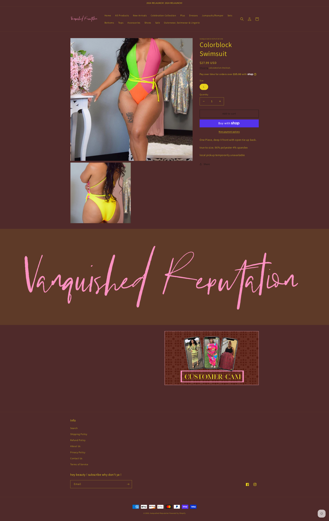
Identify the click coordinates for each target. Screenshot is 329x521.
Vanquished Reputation (159, 513)
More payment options (229, 131)
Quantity (204, 94)
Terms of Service (79, 464)
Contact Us (76, 458)
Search (74, 428)
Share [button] (207, 164)
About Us (75, 446)
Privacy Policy (77, 452)
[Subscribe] (128, 484)
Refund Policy (78, 440)
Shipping (204, 67)
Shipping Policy (78, 434)
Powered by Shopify (177, 513)
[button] (242, 19)
